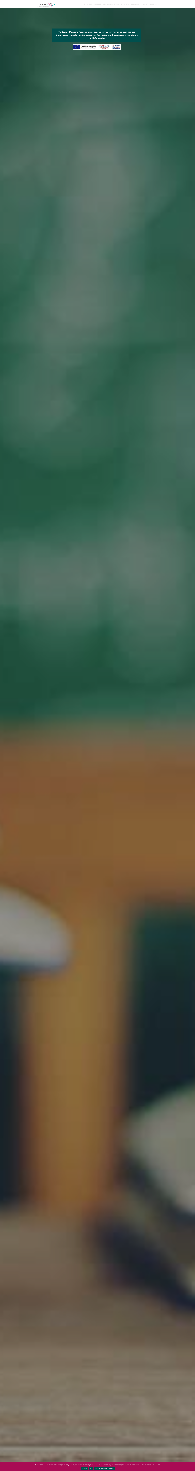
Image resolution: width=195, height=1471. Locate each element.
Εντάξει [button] (84, 1468)
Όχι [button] (91, 1468)
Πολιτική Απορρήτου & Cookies (104, 1468)
